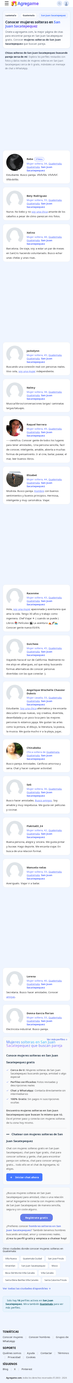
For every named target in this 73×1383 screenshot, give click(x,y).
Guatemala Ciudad (32, 1258)
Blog (5, 1369)
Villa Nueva (11, 1258)
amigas (10, 997)
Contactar (46, 1353)
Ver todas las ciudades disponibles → (27, 1288)
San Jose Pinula (56, 1258)
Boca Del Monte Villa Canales (20, 1272)
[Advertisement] (36, 111)
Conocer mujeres (13, 1337)
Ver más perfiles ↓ (57, 1039)
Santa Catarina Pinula (55, 1280)
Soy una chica (28, 708)
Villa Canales (47, 1272)
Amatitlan (10, 1265)
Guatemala (55, 163)
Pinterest (27, 1369)
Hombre (39, 491)
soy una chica (40, 211)
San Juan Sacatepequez (33, 1265)
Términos (63, 1353)
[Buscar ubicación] (59, 3)
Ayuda (31, 1353)
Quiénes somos (12, 1353)
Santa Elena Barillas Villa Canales (21, 1280)
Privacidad (14, 1357)
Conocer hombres (39, 1337)
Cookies (30, 1357)
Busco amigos (43, 800)
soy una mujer (27, 371)
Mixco (55, 1265)
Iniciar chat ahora (24, 1177)
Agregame (27, 3)
